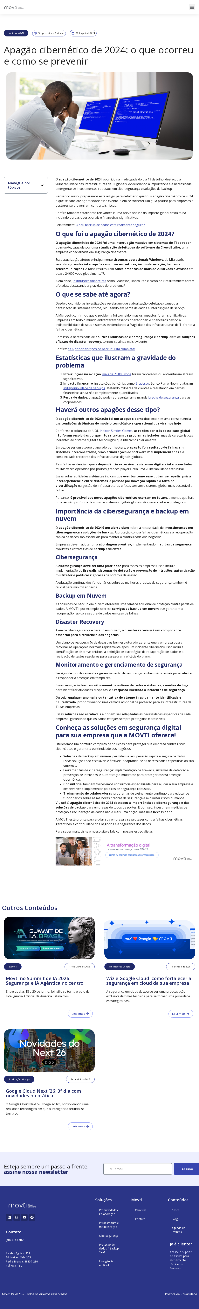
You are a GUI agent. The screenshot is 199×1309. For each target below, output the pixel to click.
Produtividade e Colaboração (109, 1212)
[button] (192, 7)
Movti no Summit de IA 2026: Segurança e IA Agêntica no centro (44, 980)
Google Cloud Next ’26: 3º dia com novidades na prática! (43, 1093)
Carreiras (140, 1210)
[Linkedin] (9, 1217)
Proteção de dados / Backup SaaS (109, 1248)
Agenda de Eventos (178, 1230)
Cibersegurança (109, 1235)
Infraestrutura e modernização (109, 1225)
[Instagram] (16, 1217)
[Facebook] (32, 1217)
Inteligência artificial (106, 1263)
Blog (175, 1219)
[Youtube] (24, 1217)
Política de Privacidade (181, 1294)
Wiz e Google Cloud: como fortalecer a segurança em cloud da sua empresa (148, 980)
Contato (140, 1219)
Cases (175, 1210)
